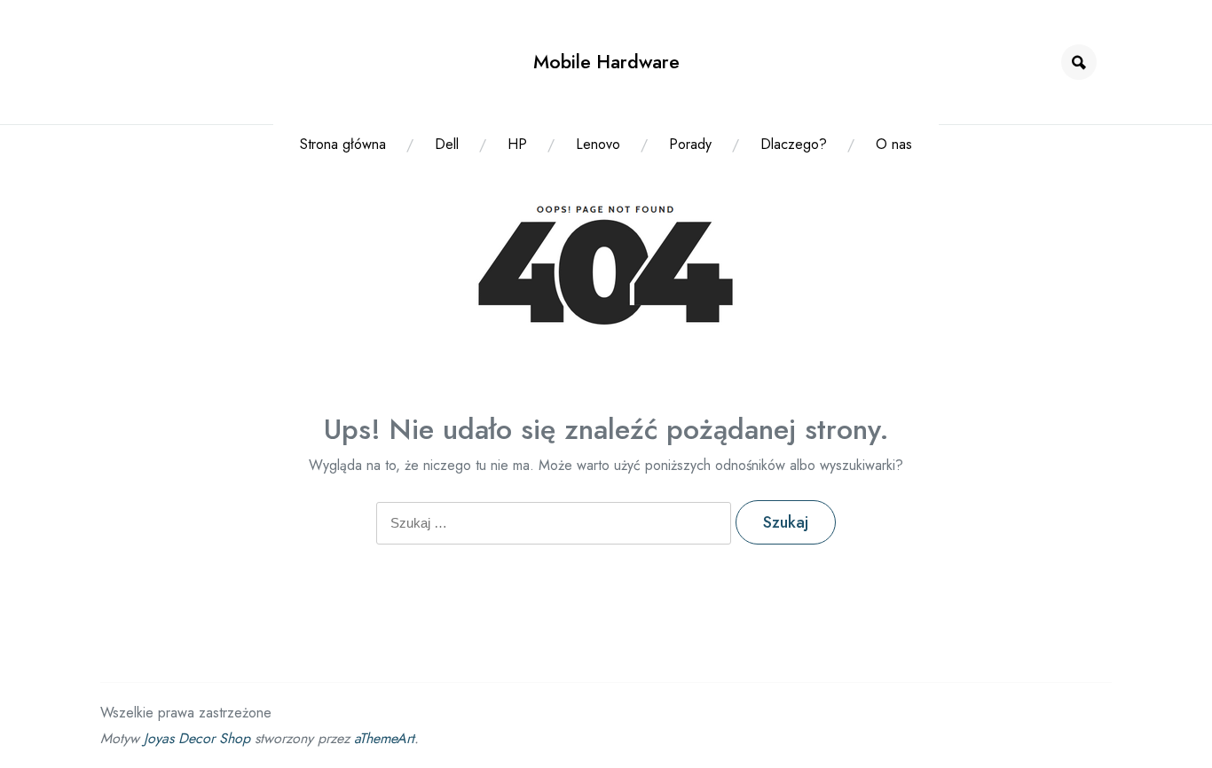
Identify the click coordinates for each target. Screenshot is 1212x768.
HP (517, 144)
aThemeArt (384, 738)
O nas (894, 144)
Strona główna (343, 144)
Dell (447, 144)
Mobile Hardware (606, 61)
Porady (690, 144)
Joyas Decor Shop (197, 738)
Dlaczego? (793, 144)
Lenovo (598, 144)
